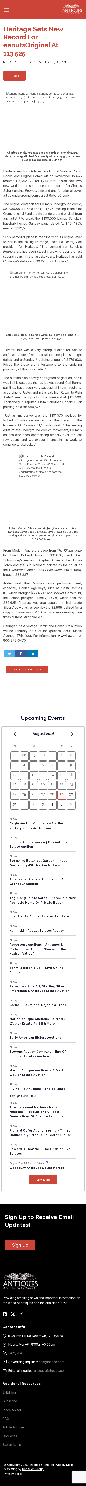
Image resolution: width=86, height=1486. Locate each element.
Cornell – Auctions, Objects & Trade (38, 1005)
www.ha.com (67, 636)
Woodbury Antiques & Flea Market (37, 1167)
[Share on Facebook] (21, 653)
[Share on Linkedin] (32, 653)
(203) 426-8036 (20, 1353)
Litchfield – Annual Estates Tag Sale (39, 916)
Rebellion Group (33, 1469)
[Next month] (72, 734)
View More (43, 1180)
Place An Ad (12, 1410)
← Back (14, 75)
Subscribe (10, 1401)
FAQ (6, 1419)
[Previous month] (15, 734)
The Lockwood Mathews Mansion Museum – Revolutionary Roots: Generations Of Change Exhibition (37, 1112)
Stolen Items (12, 1445)
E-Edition (9, 1392)
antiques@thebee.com (50, 1371)
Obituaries (10, 1436)
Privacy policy (13, 1473)
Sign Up (20, 1245)
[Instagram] (22, 1315)
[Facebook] (6, 1315)
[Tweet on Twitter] (9, 653)
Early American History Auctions (35, 1037)
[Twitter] (14, 1315)
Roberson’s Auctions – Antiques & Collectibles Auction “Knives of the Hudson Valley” (38, 949)
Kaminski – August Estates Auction (37, 930)
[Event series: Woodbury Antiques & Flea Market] (46, 1162)
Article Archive (13, 1427)
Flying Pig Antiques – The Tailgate (38, 1088)
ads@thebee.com (51, 1362)
